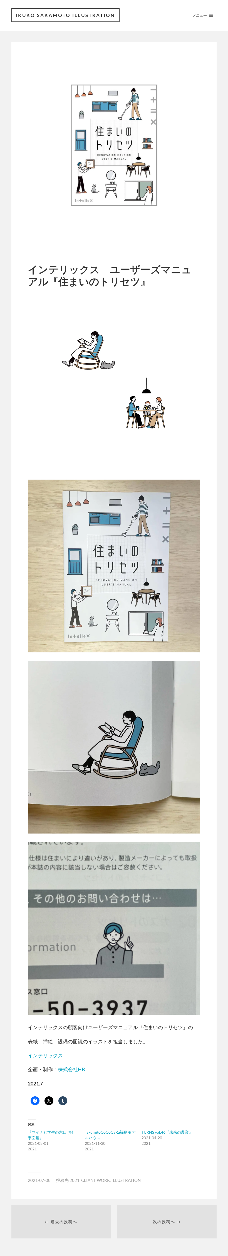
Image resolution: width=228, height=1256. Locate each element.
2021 (75, 1180)
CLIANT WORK (95, 1180)
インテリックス (45, 1055)
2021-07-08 (39, 1180)
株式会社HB (71, 1069)
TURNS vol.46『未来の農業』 (167, 1132)
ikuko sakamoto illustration (65, 15)
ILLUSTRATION (126, 1180)
